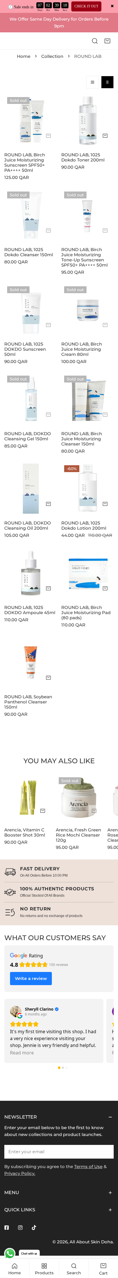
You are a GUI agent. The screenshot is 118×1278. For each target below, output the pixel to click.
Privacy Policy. (19, 1173)
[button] (107, 40)
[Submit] (106, 1151)
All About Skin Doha (91, 1242)
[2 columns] (107, 82)
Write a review (31, 978)
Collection (52, 56)
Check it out (86, 6)
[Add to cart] (48, 135)
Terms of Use (88, 1166)
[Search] (94, 40)
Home (23, 56)
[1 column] (92, 82)
